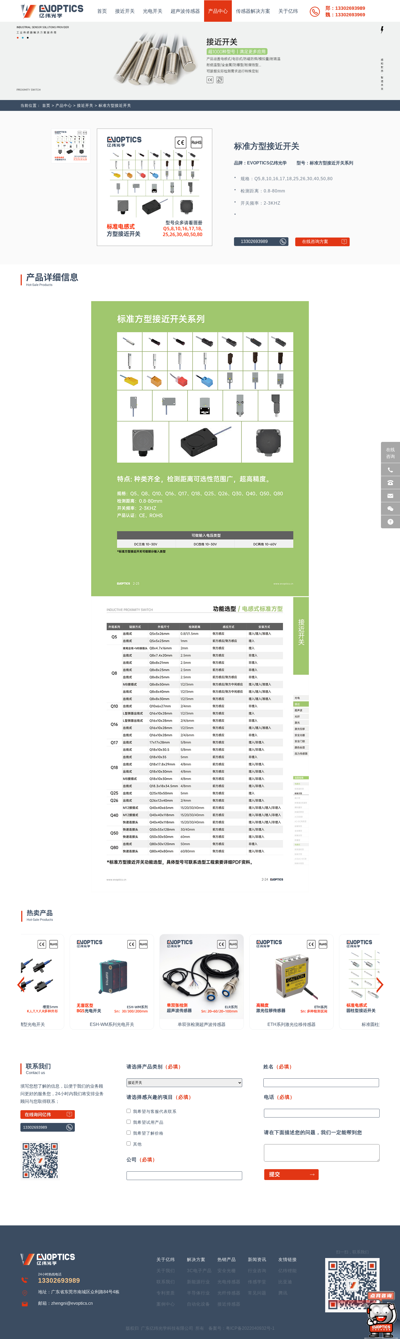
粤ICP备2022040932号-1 (250, 1328)
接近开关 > (88, 105)
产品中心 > (66, 105)
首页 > (48, 105)
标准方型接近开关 (115, 105)
